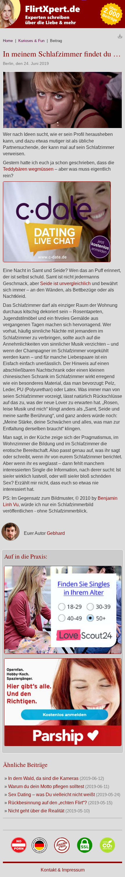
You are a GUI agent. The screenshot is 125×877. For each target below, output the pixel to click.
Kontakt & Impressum (63, 869)
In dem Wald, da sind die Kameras (44, 778)
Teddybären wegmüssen (28, 169)
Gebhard (56, 533)
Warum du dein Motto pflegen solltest (46, 786)
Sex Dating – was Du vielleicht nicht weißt (51, 794)
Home (8, 41)
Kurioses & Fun (31, 41)
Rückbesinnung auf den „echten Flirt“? (48, 802)
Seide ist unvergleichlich (65, 283)
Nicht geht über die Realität (36, 810)
